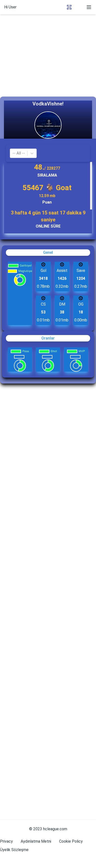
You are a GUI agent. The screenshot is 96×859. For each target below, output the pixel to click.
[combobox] (13, 153)
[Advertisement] (48, 48)
